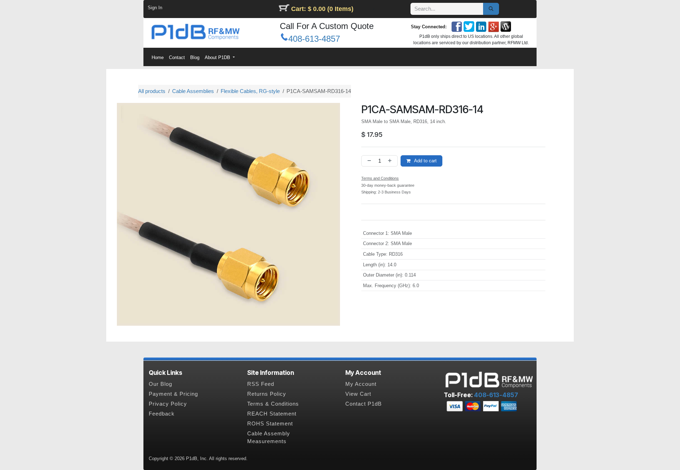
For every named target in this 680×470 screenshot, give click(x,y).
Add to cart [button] (425, 160)
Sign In (155, 7)
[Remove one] (368, 161)
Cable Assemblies (193, 91)
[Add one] (391, 161)
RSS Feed (260, 384)
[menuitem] (157, 57)
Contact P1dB (363, 404)
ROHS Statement (270, 424)
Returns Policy (266, 394)
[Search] (491, 9)
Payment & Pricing (173, 394)
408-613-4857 (314, 38)
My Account (360, 384)
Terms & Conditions (273, 404)
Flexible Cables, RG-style (250, 91)
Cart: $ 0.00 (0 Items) (322, 8)
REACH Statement (271, 414)
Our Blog (160, 384)
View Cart (358, 394)
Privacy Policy (168, 404)
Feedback (162, 414)
